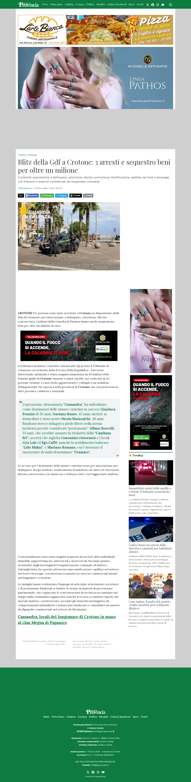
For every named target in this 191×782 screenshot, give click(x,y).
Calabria (69, 4)
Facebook (33, 195)
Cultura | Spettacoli (116, 4)
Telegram (63, 195)
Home (22, 155)
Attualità (100, 4)
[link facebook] (152, 4)
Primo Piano (58, 716)
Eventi (140, 4)
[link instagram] (157, 4)
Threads (77, 195)
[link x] (147, 4)
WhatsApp (48, 195)
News (45, 4)
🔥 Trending (136, 455)
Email (89, 195)
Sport (132, 4)
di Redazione (25, 188)
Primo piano (56, 4)
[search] (170, 4)
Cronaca (80, 4)
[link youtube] (162, 4)
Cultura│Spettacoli (120, 716)
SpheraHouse (100, 776)
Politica (90, 4)
